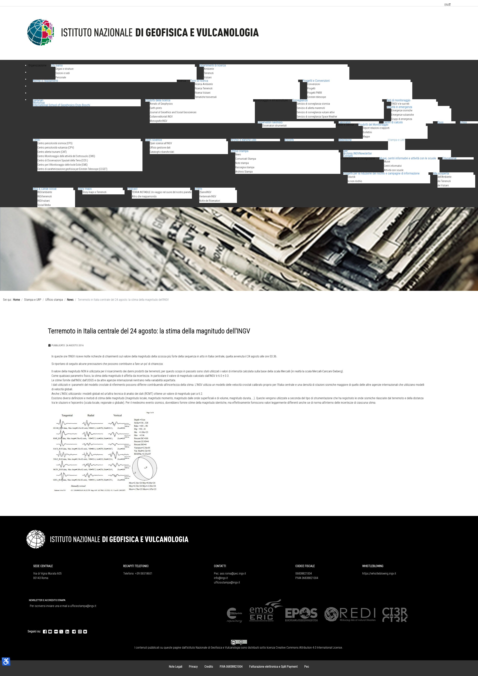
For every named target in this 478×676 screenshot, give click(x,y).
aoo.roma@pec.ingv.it (233, 573)
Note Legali (175, 666)
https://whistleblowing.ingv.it (379, 573)
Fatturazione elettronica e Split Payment (273, 666)
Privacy (193, 666)
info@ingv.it (221, 578)
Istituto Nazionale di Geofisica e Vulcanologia (213, 647)
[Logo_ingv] (143, 33)
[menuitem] (37, 70)
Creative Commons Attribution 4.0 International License (309, 647)
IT (449, 5)
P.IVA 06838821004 (231, 666)
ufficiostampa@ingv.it (227, 582)
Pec (306, 666)
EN (446, 5)
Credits (208, 666)
